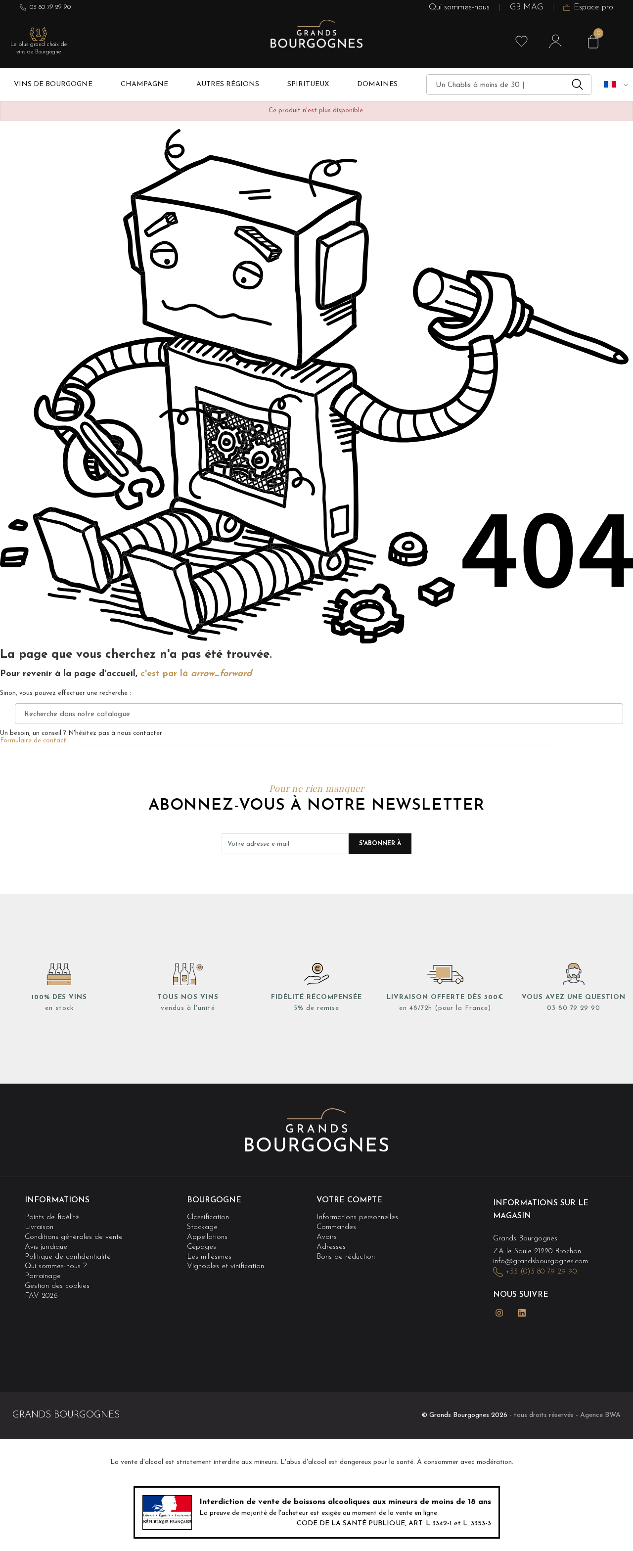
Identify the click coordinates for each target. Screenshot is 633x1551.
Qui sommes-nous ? (56, 1266)
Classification (208, 1217)
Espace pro (593, 7)
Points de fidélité (52, 1217)
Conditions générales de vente (74, 1237)
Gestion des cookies (57, 1286)
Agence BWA (600, 1415)
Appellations (207, 1237)
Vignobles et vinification (225, 1266)
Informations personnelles (357, 1217)
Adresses (331, 1247)
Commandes (336, 1227)
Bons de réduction (345, 1257)
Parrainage (43, 1276)
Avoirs (326, 1237)
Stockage (202, 1227)
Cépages (201, 1247)
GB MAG (526, 7)
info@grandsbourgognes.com (540, 1261)
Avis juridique (46, 1247)
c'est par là (196, 674)
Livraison (39, 1227)
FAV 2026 (41, 1296)
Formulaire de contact (33, 740)
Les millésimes (209, 1257)
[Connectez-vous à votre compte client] (555, 41)
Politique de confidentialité (68, 1257)
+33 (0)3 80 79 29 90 (541, 1272)
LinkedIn (522, 1313)
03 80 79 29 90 (50, 7)
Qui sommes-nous (459, 7)
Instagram (499, 1313)
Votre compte (349, 1200)
